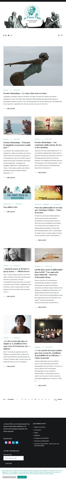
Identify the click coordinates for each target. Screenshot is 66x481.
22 (32, 399)
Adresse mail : (7, 454)
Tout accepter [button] (22, 477)
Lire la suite (11, 108)
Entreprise (37, 266)
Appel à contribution (39, 427)
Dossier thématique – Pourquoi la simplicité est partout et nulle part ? (17, 145)
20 (26, 399)
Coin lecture (38, 204)
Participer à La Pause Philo (41, 438)
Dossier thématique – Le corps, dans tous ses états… (25, 93)
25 (42, 399)
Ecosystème (37, 430)
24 (39, 399)
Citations (6, 265)
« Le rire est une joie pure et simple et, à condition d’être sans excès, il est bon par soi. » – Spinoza (17, 345)
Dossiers (5, 90)
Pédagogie (46, 204)
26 (46, 399)
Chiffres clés (7, 204)
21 (29, 399)
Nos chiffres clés (10, 207)
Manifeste (37, 435)
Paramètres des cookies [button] (9, 477)
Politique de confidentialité (41, 441)
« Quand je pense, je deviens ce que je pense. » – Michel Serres (16, 270)
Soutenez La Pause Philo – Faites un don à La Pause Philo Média (46, 444)
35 (55, 399)
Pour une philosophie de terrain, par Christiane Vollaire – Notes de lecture (48, 210)
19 (22, 399)
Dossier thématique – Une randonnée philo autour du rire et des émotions (48, 145)
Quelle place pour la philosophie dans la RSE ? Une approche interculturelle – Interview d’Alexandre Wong (49, 273)
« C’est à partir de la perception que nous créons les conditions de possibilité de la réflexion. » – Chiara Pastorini (48, 354)
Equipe (36, 432)
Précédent (11, 399)
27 (49, 399)
